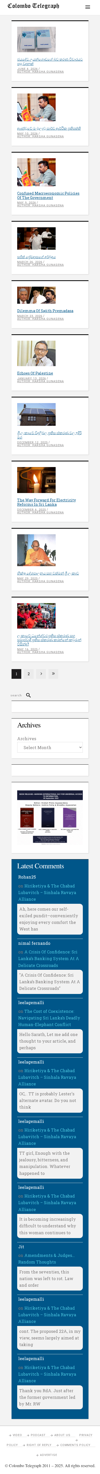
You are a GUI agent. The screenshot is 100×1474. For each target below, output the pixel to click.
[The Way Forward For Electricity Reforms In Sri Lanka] (50, 480)
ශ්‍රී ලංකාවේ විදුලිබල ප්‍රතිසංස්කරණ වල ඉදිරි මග (49, 435)
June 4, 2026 (27, 69)
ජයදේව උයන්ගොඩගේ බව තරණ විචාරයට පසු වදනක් (50, 61)
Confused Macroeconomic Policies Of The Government (48, 195)
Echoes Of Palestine (35, 373)
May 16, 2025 (27, 649)
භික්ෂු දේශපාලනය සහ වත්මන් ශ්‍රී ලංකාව (48, 573)
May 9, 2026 (26, 202)
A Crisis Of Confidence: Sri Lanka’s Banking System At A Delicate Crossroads (48, 958)
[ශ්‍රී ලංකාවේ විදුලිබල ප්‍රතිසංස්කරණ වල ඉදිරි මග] (50, 414)
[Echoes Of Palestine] (50, 353)
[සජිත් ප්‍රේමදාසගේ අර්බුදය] (50, 238)
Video (17, 1435)
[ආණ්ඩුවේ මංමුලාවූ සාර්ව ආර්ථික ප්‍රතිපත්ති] (50, 108)
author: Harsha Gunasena (40, 71)
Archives (26, 738)
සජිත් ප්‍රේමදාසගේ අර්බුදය (36, 256)
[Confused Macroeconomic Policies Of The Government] (50, 172)
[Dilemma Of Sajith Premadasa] (50, 295)
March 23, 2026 (29, 316)
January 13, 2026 (31, 378)
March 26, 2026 (29, 262)
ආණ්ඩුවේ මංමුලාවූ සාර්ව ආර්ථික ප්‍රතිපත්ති (49, 128)
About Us (62, 1435)
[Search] (26, 695)
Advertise (48, 1455)
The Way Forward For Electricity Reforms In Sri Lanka (46, 502)
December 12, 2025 (32, 442)
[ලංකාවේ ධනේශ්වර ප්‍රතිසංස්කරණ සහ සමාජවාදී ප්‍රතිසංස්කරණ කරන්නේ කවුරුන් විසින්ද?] (50, 616)
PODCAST (38, 1435)
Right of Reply (39, 1445)
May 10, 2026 (27, 133)
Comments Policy (75, 1445)
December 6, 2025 (31, 509)
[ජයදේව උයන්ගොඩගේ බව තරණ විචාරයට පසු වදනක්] (50, 39)
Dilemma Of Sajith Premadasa (45, 310)
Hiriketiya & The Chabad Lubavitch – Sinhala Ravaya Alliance (47, 892)
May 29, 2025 (27, 578)
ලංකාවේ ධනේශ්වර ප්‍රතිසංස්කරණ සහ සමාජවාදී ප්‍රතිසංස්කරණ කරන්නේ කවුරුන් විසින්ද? (49, 640)
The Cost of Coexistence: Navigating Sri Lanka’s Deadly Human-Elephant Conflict (49, 1017)
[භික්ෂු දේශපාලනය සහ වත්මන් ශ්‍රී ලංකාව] (50, 550)
